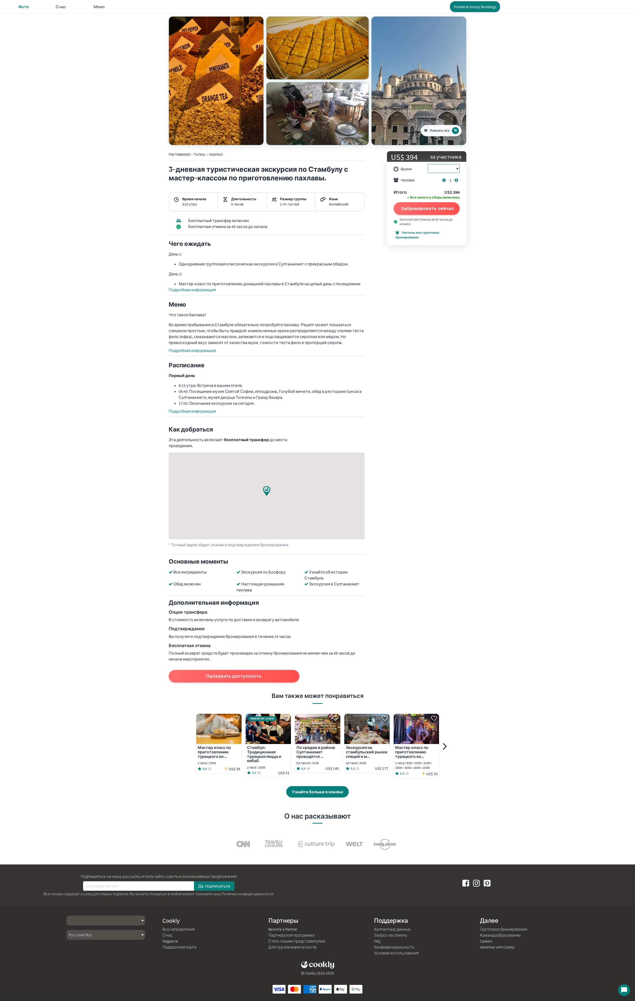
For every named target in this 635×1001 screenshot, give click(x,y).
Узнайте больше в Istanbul (317, 791)
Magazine (170, 941)
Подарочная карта (179, 946)
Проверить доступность (234, 676)
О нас (167, 935)
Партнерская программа (291, 935)
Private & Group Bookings (475, 6)
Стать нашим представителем (296, 941)
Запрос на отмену (390, 935)
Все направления (178, 929)
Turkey (199, 154)
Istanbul (216, 154)
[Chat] (624, 990)
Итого (400, 192)
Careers (486, 941)
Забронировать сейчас (427, 208)
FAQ (377, 941)
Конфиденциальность (394, 946)
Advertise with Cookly (497, 946)
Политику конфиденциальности (247, 894)
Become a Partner (282, 929)
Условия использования (396, 952)
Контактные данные (392, 929)
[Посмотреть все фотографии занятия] (216, 81)
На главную (179, 154)
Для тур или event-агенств (292, 946)
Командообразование (500, 935)
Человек (408, 180)
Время (406, 169)
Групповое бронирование (503, 929)
